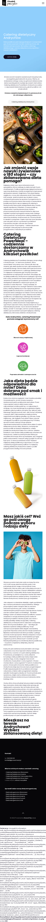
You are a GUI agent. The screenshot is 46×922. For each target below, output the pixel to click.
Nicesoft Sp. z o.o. (30, 818)
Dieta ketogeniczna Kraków (15, 796)
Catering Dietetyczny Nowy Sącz (17, 778)
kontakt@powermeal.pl (13, 760)
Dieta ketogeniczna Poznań (15, 798)
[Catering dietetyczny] (10, 3)
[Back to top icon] (23, 813)
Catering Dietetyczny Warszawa (17, 772)
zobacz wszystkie (21, 780)
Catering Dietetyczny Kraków (16, 774)
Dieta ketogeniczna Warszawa (16, 792)
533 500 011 (11, 758)
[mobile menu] (43, 3)
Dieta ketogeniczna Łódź (14, 800)
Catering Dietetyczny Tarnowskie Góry (19, 776)
